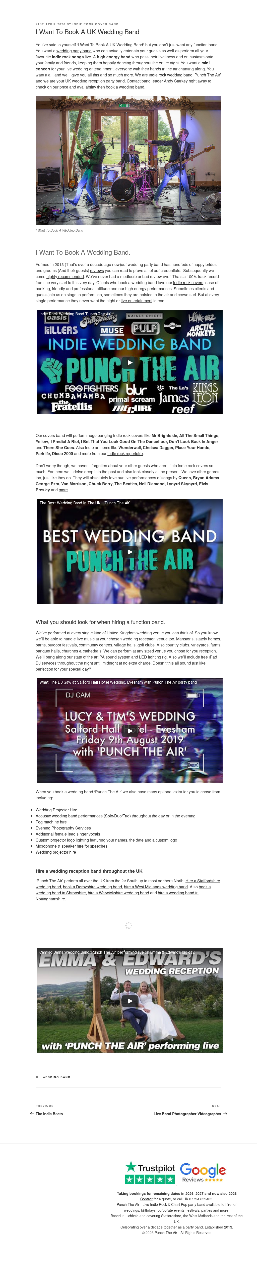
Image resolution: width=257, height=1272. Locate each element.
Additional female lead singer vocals (68, 834)
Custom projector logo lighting (62, 840)
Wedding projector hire (56, 852)
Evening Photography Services (63, 828)
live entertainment (136, 300)
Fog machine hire (51, 822)
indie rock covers (188, 282)
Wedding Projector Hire (56, 810)
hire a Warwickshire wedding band (118, 893)
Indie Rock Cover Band (96, 24)
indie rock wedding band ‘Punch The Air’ (185, 75)
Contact (134, 81)
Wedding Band (57, 1077)
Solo (109, 816)
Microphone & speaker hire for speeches (71, 846)
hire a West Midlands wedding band (156, 887)
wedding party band (74, 51)
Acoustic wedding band (56, 816)
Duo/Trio (122, 816)
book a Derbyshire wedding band (92, 887)
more (63, 490)
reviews (97, 270)
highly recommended (65, 276)
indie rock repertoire (125, 453)
